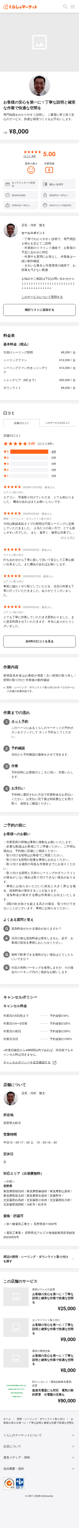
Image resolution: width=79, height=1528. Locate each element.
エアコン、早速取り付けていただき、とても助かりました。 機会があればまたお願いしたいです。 (38, 499)
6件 (54, 451)
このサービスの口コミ (57, 422)
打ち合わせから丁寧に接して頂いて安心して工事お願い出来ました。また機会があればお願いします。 (38, 561)
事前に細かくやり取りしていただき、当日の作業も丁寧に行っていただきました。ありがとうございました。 (38, 590)
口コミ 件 (30, 156)
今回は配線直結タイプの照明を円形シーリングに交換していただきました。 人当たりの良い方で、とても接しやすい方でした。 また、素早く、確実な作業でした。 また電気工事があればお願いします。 (39, 528)
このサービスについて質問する (42, 297)
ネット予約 (19, 721)
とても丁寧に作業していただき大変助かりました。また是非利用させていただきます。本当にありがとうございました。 (38, 621)
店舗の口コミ (21, 423)
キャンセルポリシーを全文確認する (27, 1062)
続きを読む (68, 537)
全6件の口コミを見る (39, 641)
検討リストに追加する (39, 309)
